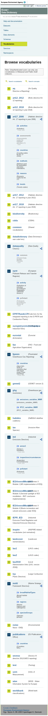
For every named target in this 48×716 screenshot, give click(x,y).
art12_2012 (18, 98)
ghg (15, 390)
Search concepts (34, 81)
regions (23, 602)
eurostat (17, 335)
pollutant (23, 469)
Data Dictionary (23, 16)
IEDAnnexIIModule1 (20, 481)
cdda (15, 220)
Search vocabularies (15, 81)
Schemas (7, 39)
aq (14, 88)
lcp (14, 574)
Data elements (9, 35)
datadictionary (20, 237)
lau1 (15, 548)
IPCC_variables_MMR (24, 407)
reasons (23, 173)
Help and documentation (12, 21)
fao (14, 345)
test (14, 665)
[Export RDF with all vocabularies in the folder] (41, 119)
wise (15, 681)
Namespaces (8, 53)
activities (23, 126)
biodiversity (19, 214)
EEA (14, 2)
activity (23, 283)
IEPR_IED (18, 518)
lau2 (15, 555)
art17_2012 (18, 195)
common (17, 227)
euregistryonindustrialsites (20, 326)
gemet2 (16, 384)
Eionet (14, 16)
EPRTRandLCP (20, 314)
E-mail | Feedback (10, 708)
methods (23, 161)
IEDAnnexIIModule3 (20, 491)
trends (22, 184)
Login (27, 6)
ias (14, 427)
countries (24, 150)
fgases (16, 354)
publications (19, 634)
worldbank (18, 691)
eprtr (15, 271)
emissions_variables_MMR (24, 399)
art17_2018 (18, 204)
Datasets (6, 26)
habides (17, 418)
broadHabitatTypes (24, 592)
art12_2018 (18, 107)
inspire (16, 530)
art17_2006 (18, 117)
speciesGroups (24, 613)
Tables (6, 30)
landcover (18, 539)
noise (15, 625)
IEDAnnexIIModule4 (20, 506)
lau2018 (17, 562)
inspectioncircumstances (24, 457)
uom (15, 672)
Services (6, 48)
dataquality (18, 246)
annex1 (23, 446)
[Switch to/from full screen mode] (32, 6)
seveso (16, 656)
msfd (15, 583)
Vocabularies (8, 44)
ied (14, 437)
